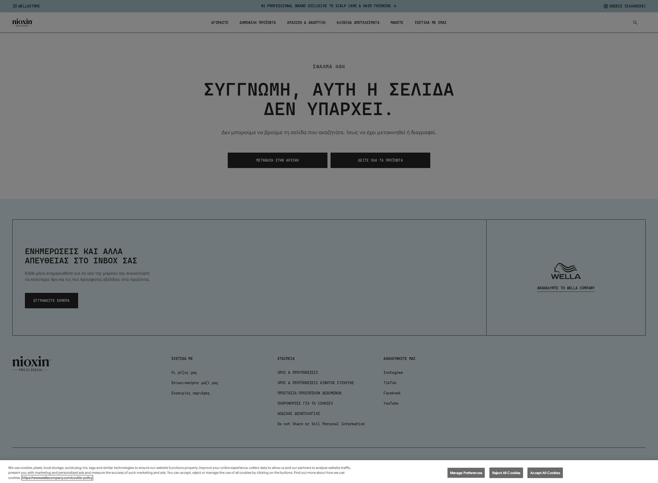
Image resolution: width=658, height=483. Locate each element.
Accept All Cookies (545, 472)
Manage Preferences (466, 472)
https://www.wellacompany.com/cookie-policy (57, 478)
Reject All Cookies (506, 472)
